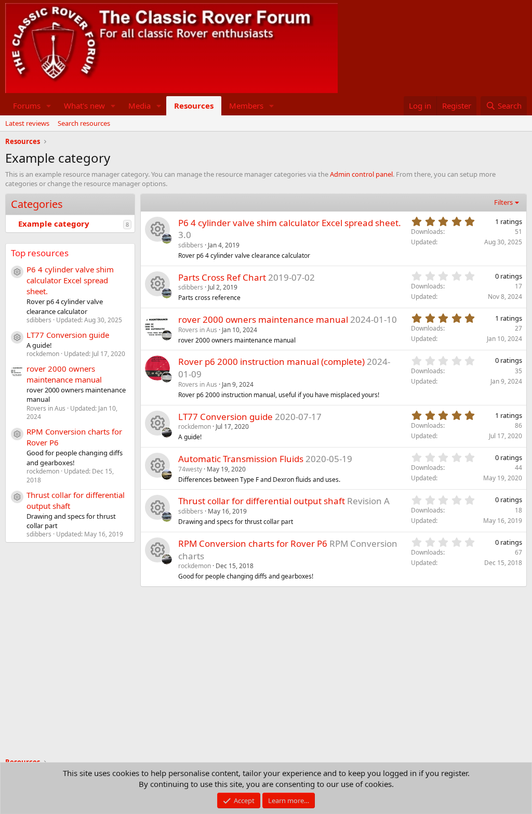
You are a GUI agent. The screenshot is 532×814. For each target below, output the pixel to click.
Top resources (40, 253)
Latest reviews (27, 123)
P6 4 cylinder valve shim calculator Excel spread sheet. (70, 280)
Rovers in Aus (197, 329)
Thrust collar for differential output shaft (261, 501)
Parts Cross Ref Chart (222, 277)
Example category (53, 223)
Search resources (84, 123)
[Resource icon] (157, 229)
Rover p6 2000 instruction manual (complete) (271, 361)
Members (246, 105)
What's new (84, 105)
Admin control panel (361, 174)
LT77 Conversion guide (67, 335)
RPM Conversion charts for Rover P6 (252, 543)
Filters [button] (503, 202)
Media (139, 105)
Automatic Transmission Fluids (240, 459)
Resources (194, 105)
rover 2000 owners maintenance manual (64, 374)
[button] (49, 105)
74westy (190, 469)
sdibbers (190, 245)
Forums (27, 105)
